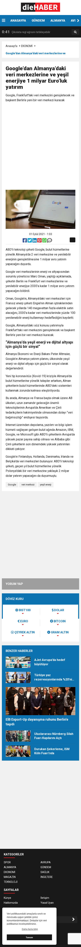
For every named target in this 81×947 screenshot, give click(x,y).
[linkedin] (34, 241)
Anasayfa (11, 45)
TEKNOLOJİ (11, 881)
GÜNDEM (38, 20)
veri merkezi (27, 484)
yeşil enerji (45, 484)
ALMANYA (57, 20)
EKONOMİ (27, 45)
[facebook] (25, 241)
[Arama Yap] (75, 32)
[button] (78, 20)
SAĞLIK (44, 872)
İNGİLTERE (46, 876)
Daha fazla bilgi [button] (30, 929)
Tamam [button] (29, 937)
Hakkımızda (11, 902)
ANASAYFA (18, 20)
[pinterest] (39, 241)
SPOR (7, 862)
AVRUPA (45, 862)
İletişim (44, 897)
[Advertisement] (40, 146)
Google (12, 484)
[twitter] (30, 241)
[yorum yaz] (49, 241)
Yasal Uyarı (47, 902)
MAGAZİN (10, 876)
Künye (7, 897)
